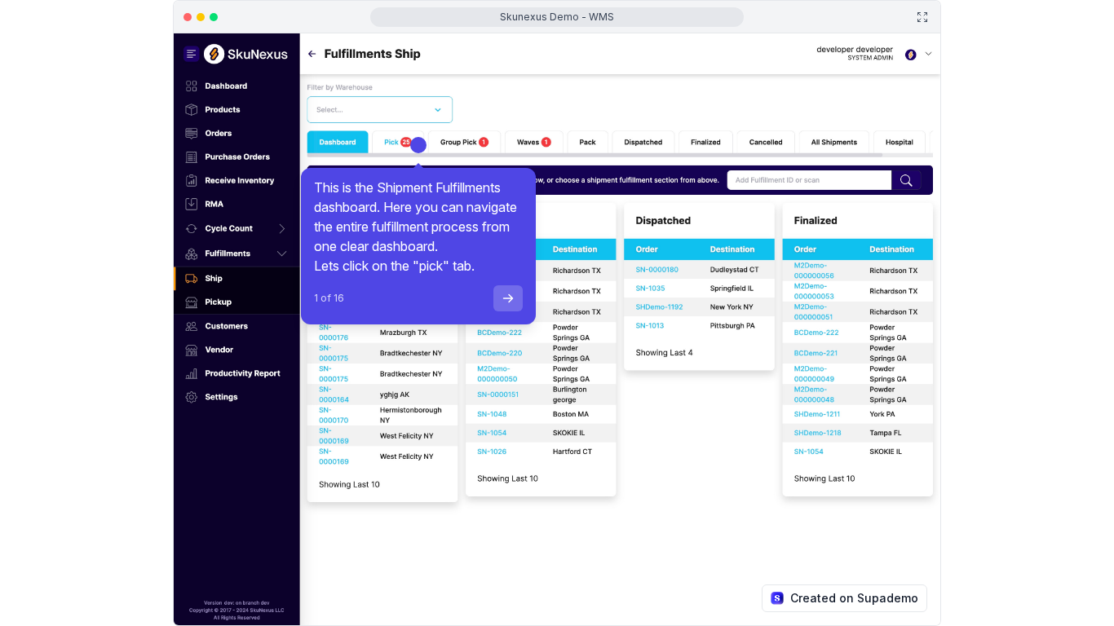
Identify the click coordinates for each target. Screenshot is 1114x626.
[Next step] (508, 298)
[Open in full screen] (922, 17)
